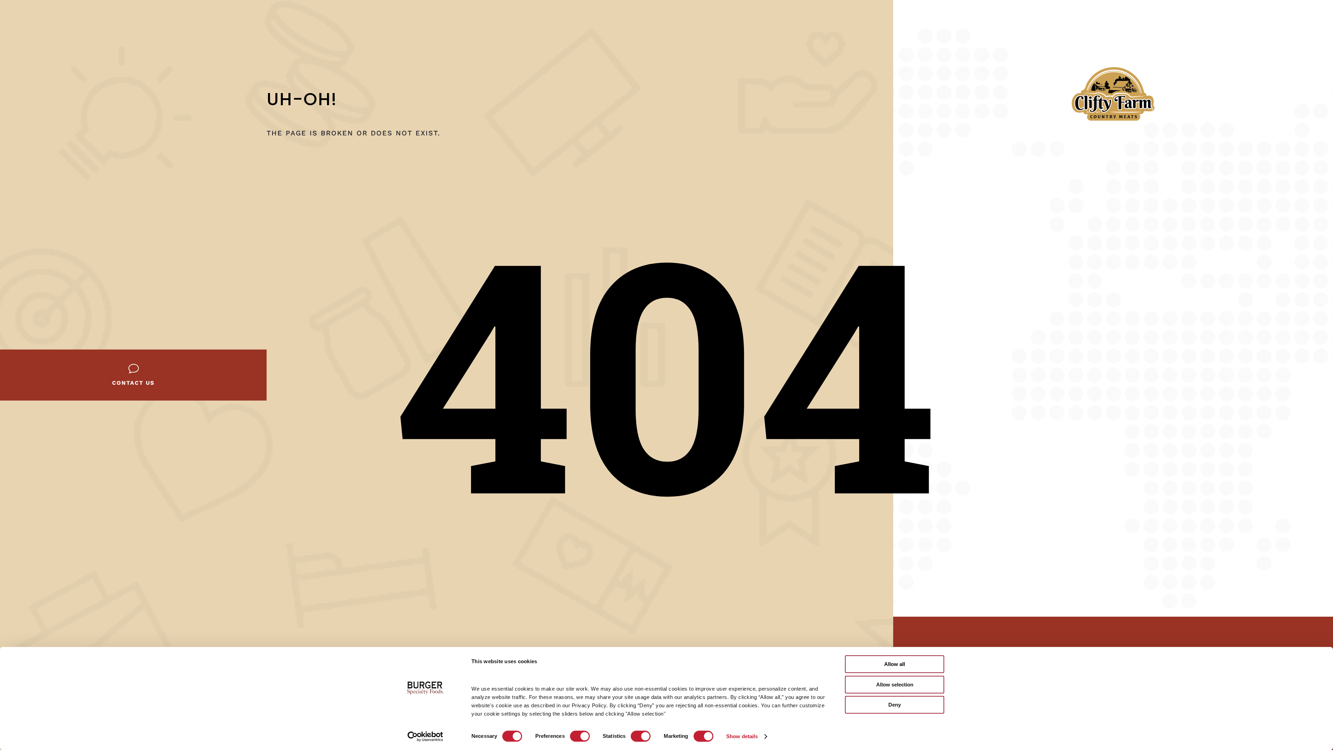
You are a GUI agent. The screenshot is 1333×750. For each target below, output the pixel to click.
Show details (742, 736)
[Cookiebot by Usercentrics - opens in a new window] (425, 736)
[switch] (580, 736)
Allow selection (894, 685)
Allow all (894, 664)
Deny (894, 705)
